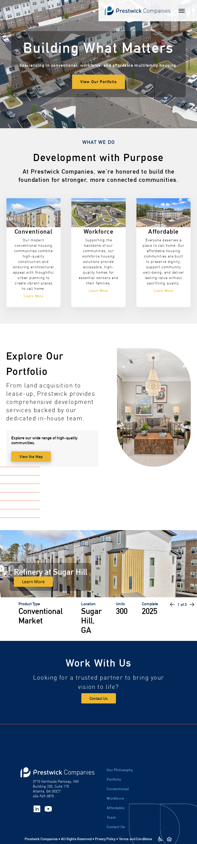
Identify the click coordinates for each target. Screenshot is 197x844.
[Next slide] (192, 604)
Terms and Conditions (135, 839)
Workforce (115, 798)
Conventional (118, 789)
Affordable (115, 808)
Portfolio (114, 779)
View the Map (31, 456)
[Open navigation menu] (181, 11)
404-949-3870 (43, 796)
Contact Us (99, 698)
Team (111, 817)
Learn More (33, 581)
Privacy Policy (105, 839)
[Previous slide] (172, 604)
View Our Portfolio (98, 81)
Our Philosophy (120, 770)
